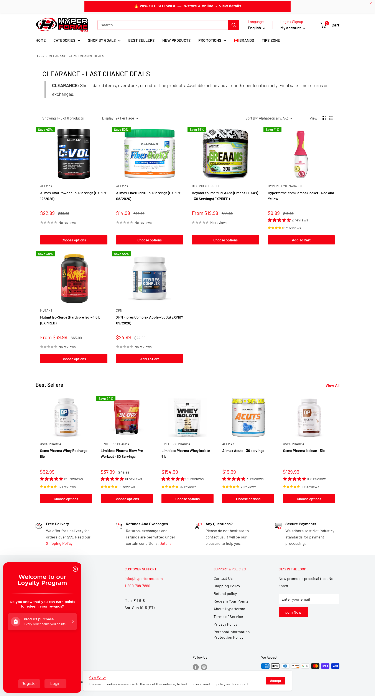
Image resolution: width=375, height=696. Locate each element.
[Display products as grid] (324, 118)
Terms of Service (228, 616)
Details (165, 543)
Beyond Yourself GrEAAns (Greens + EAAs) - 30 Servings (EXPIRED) (225, 196)
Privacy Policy (225, 624)
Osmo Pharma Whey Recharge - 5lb (65, 453)
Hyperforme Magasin (285, 186)
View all (333, 385)
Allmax (46, 186)
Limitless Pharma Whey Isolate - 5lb (186, 453)
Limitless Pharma (115, 444)
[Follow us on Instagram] (204, 666)
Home (41, 40)
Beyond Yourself (206, 186)
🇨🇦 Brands (244, 40)
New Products (176, 40)
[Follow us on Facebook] (196, 666)
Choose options (74, 240)
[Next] (339, 450)
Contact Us (223, 578)
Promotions (209, 40)
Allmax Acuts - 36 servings (243, 450)
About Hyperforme (229, 608)
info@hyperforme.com (144, 578)
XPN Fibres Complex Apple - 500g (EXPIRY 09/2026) (149, 320)
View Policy (97, 677)
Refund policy (225, 593)
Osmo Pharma (50, 444)
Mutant (46, 310)
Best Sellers (141, 40)
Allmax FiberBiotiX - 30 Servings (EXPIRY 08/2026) (148, 196)
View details (230, 6)
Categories (64, 40)
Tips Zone (271, 40)
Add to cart (301, 240)
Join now (293, 612)
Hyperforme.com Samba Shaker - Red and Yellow (301, 196)
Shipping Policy (227, 585)
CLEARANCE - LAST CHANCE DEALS (76, 56)
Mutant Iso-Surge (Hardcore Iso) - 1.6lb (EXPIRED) (70, 320)
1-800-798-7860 (137, 585)
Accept (275, 680)
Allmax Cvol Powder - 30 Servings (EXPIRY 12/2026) (73, 196)
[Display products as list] (331, 118)
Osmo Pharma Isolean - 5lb (304, 450)
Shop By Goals (102, 40)
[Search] (233, 25)
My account (291, 27)
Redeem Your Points (231, 601)
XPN (119, 310)
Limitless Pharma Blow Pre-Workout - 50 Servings (123, 453)
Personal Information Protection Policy (232, 634)
